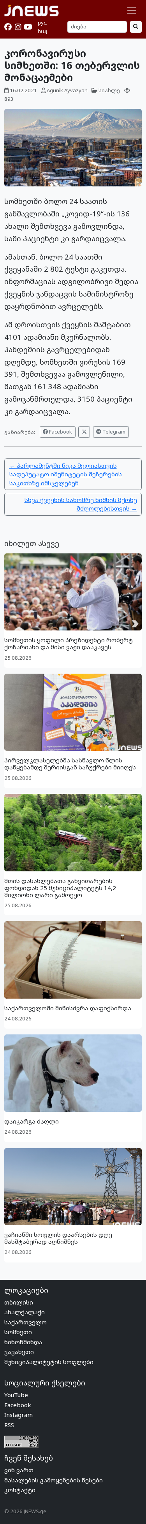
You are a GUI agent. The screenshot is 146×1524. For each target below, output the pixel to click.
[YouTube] (28, 27)
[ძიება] (136, 26)
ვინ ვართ (18, 1470)
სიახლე (109, 90)
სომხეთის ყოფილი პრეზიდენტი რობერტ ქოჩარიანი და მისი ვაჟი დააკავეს (68, 643)
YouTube (16, 1395)
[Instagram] (18, 27)
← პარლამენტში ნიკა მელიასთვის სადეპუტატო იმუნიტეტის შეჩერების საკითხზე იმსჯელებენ (65, 474)
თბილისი (18, 1302)
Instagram (18, 1415)
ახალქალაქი (24, 1312)
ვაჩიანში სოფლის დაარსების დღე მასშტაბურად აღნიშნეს (58, 1238)
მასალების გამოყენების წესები (53, 1480)
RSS (9, 1425)
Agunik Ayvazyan (67, 90)
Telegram (113, 431)
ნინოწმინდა (23, 1342)
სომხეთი (18, 1332)
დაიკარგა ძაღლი (31, 1121)
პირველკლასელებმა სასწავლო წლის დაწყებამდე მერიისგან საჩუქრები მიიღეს (70, 763)
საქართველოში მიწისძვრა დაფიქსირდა (67, 1008)
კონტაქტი (19, 1490)
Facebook (60, 431)
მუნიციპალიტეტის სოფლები (48, 1362)
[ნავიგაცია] (132, 11)
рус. (42, 22)
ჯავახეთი (19, 1351)
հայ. (43, 31)
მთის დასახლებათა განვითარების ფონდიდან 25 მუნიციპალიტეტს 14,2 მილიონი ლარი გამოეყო (60, 888)
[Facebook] (8, 27)
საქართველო (25, 1322)
